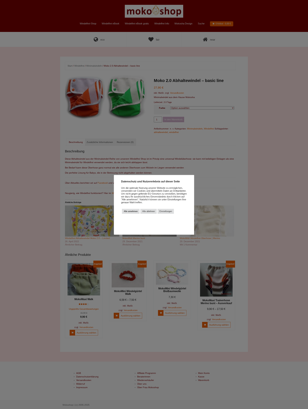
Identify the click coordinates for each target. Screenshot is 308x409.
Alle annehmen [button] (131, 211)
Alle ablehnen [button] (148, 211)
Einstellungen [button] (165, 211)
